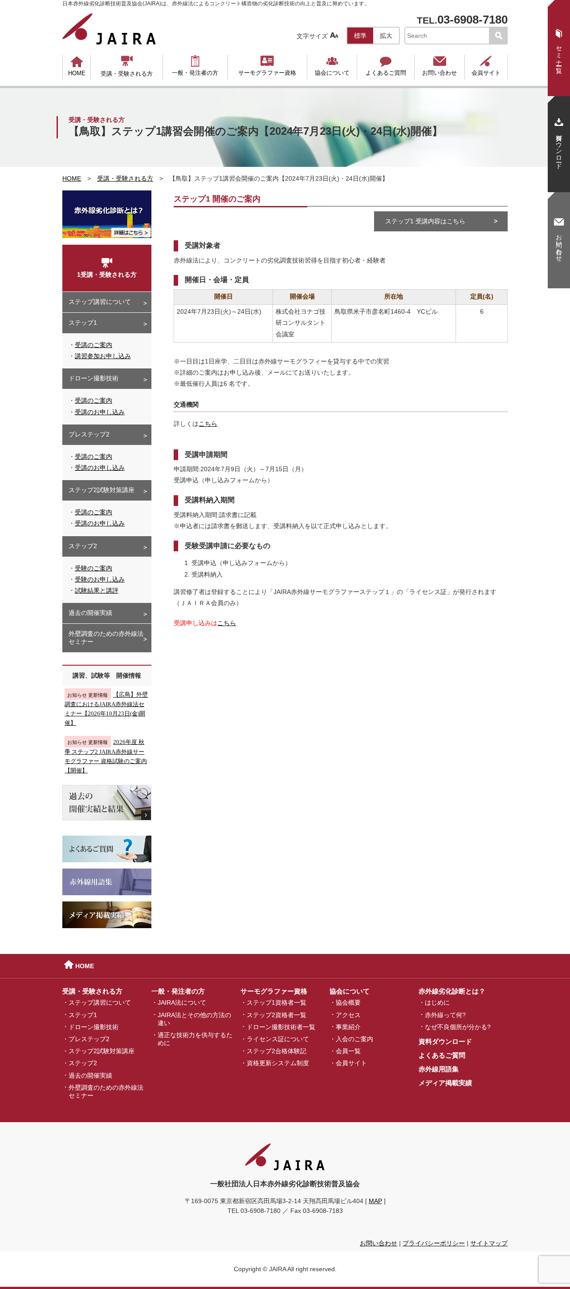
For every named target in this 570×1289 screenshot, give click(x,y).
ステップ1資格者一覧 (276, 1002)
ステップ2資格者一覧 (276, 1014)
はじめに (437, 1002)
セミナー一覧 (558, 46)
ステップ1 (83, 322)
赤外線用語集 (439, 1069)
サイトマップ (489, 1243)
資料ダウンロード (445, 1041)
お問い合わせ (439, 65)
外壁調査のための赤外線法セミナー (106, 637)
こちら (208, 423)
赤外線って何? (445, 1014)
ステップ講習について (100, 301)
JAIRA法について (182, 1002)
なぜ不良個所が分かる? (458, 1026)
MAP (375, 1200)
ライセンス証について (278, 1039)
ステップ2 (83, 546)
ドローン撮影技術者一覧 (281, 1026)
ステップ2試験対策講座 (101, 489)
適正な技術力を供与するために (195, 1039)
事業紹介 (348, 1026)
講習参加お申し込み (103, 356)
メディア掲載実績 (445, 1083)
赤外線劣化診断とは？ (452, 991)
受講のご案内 (93, 344)
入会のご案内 (354, 1039)
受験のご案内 (93, 568)
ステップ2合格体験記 (276, 1051)
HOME (77, 66)
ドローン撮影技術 (93, 378)
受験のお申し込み (100, 579)
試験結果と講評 (96, 590)
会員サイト (486, 65)
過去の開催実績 (90, 612)
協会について (332, 65)
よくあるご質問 (386, 65)
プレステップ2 (89, 434)
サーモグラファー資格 (267, 65)
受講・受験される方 (127, 66)
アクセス (348, 1014)
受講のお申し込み (100, 412)
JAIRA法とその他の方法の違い (194, 1018)
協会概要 (348, 1002)
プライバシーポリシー (434, 1243)
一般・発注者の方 (195, 65)
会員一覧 (348, 1051)
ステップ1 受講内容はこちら (425, 221)
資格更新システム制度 (278, 1063)
